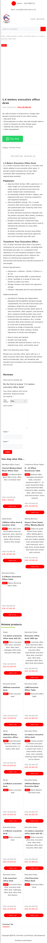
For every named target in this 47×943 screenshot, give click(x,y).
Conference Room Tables (34, 464)
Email (6, 441)
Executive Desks (30, 36)
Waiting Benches (31, 519)
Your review (8, 406)
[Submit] (43, 29)
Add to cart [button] (12, 506)
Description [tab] (17, 156)
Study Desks (7, 519)
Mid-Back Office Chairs (11, 464)
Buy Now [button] (15, 139)
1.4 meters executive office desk (17, 166)
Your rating (6, 401)
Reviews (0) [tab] (29, 156)
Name (6, 432)
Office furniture (12, 36)
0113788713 (29, 3)
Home (3, 36)
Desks (20, 36)
